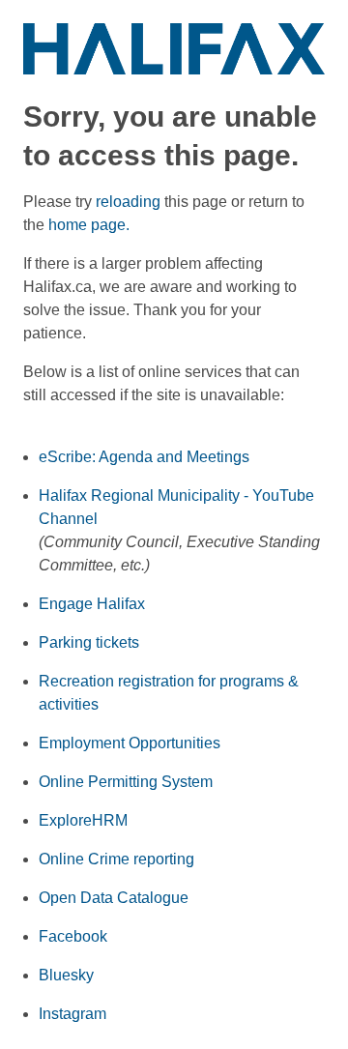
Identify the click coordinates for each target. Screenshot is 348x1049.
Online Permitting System (126, 781)
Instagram (72, 1013)
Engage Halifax (92, 604)
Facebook (73, 936)
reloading (128, 201)
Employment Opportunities (129, 743)
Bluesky (66, 975)
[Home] (174, 48)
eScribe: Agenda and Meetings (144, 457)
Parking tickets (89, 642)
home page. (89, 225)
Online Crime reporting (116, 859)
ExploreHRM (83, 820)
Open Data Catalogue (113, 897)
